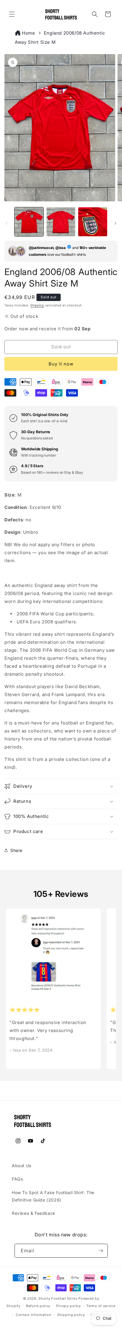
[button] (11, 14)
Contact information (33, 1315)
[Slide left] (6, 223)
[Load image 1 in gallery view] (29, 221)
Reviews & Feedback (33, 1213)
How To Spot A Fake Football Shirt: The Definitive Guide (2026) (53, 1196)
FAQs (17, 1178)
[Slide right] (115, 223)
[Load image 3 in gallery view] (92, 221)
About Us (21, 1165)
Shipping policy (71, 1315)
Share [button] (16, 850)
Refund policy (38, 1306)
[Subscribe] (100, 1251)
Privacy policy (68, 1306)
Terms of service (100, 1306)
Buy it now (61, 364)
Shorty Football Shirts (57, 1298)
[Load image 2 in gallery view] (61, 221)
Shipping (37, 305)
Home (28, 33)
